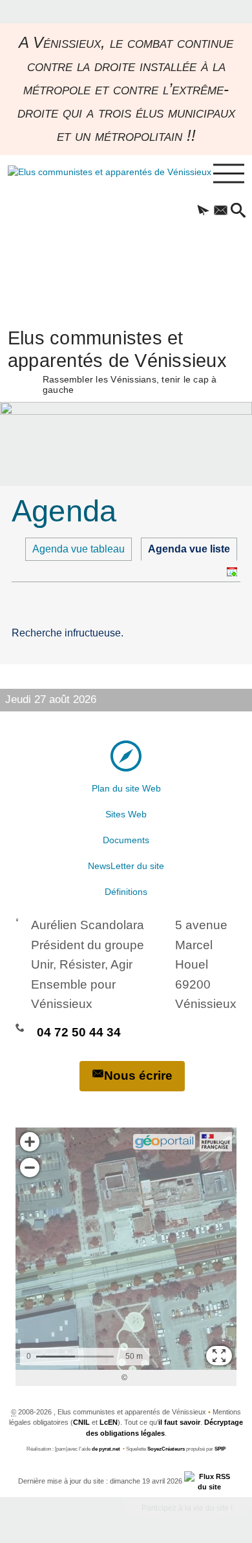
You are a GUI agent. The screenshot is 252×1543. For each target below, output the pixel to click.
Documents (126, 840)
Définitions (126, 892)
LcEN (109, 1422)
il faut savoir (179, 1422)
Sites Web (126, 814)
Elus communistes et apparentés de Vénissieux (117, 360)
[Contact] (220, 211)
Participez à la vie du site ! (187, 1508)
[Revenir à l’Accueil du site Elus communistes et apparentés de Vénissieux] (94, 235)
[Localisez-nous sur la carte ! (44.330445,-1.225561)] (126, 756)
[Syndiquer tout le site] (209, 1481)
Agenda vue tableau (78, 548)
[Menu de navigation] (228, 174)
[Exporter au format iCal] (232, 571)
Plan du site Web (126, 788)
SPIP (220, 1449)
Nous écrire (138, 1075)
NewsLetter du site (126, 866)
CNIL (81, 1422)
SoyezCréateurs (166, 1449)
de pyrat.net (106, 1449)
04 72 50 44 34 (79, 1032)
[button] (203, 211)
